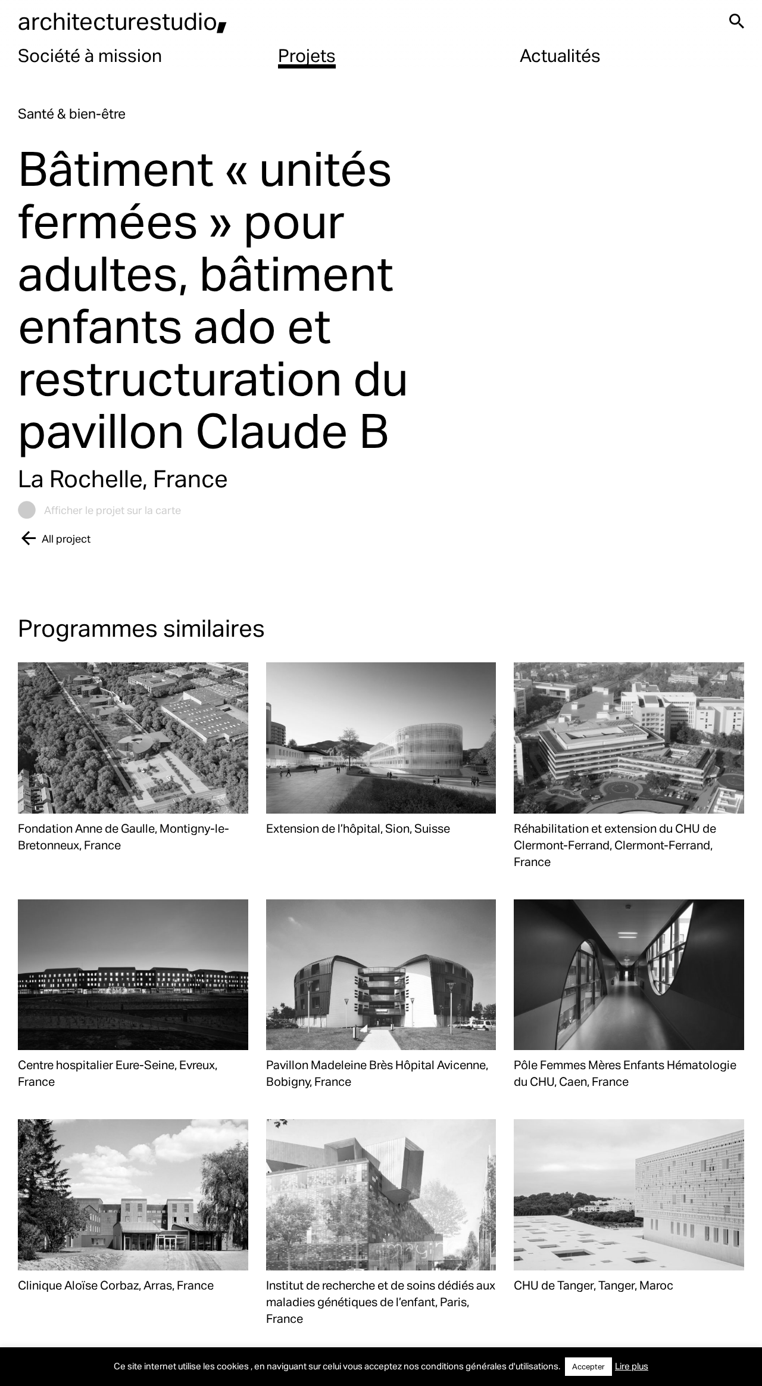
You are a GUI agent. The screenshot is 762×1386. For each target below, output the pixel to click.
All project (66, 538)
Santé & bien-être (72, 113)
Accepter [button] (588, 1366)
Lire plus (631, 1366)
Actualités (560, 54)
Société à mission (90, 54)
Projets (307, 54)
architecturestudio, (122, 20)
